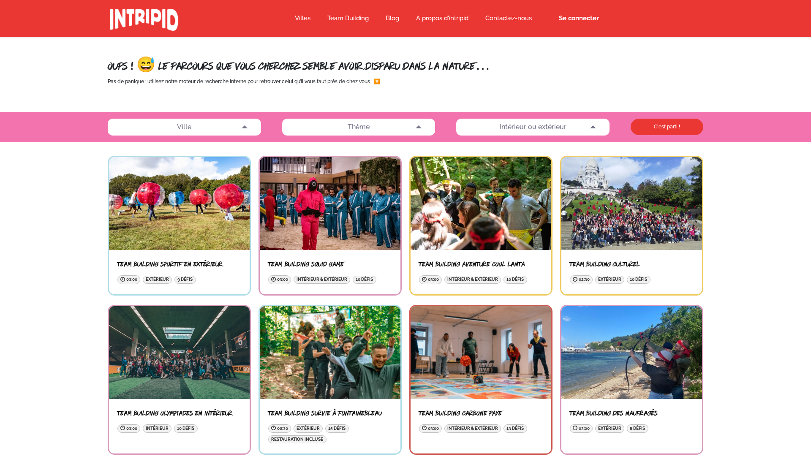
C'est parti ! (667, 127)
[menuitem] (392, 18)
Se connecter (579, 18)
